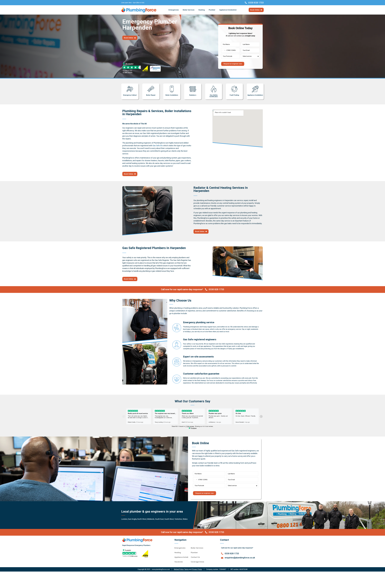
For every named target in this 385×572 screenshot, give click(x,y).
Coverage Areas (197, 562)
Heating (201, 10)
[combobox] (223, 50)
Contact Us (195, 557)
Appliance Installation (228, 10)
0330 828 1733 (256, 2)
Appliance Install (181, 557)
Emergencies (174, 10)
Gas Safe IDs (158, 145)
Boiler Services (188, 10)
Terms (186, 569)
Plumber (212, 10)
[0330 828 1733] (246, 3)
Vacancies (178, 562)
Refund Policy (179, 569)
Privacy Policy (197, 569)
